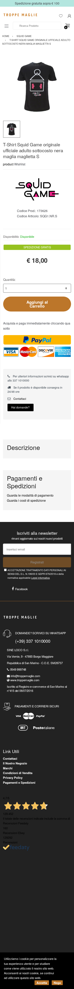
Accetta (42, 983)
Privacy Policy (12, 777)
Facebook (21, 589)
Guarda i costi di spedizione (26, 500)
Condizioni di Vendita (17, 773)
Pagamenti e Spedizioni (19, 782)
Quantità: (9, 279)
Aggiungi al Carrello (37, 304)
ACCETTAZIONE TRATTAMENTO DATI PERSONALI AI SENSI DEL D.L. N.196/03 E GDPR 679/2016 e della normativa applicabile (36, 573)
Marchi (7, 768)
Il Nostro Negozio (15, 763)
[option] (37, 87)
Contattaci (19, 399)
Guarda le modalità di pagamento (30, 495)
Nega (57, 983)
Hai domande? (20, 407)
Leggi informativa (40, 577)
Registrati (37, 562)
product (8, 164)
